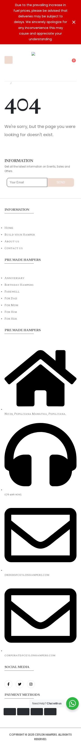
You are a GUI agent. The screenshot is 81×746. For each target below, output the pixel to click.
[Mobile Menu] (8, 60)
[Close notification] (73, 22)
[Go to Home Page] (6, 83)
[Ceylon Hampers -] (41, 60)
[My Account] (63, 57)
